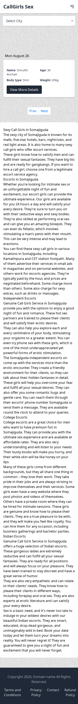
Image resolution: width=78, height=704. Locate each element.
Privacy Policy (36, 692)
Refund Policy (70, 692)
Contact (53, 690)
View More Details (24, 89)
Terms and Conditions (12, 692)
